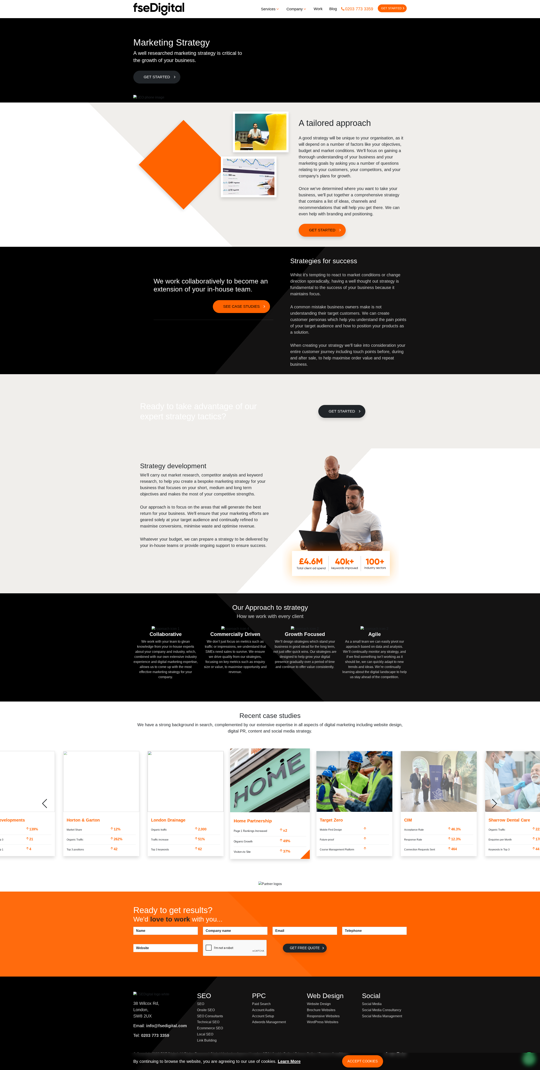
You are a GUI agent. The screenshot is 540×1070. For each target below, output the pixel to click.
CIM (408, 820)
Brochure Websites (321, 1010)
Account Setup (263, 1016)
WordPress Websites (322, 1022)
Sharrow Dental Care (509, 820)
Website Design (319, 1004)
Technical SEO (208, 1022)
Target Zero (331, 820)
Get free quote (305, 948)
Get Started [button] (157, 77)
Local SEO (205, 1034)
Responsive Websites (323, 1016)
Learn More (289, 1061)
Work (318, 9)
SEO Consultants (210, 1016)
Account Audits (263, 1010)
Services (268, 9)
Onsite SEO (206, 1010)
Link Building (207, 1040)
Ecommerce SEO (210, 1028)
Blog (333, 9)
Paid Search (261, 1004)
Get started (342, 411)
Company (294, 9)
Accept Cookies (362, 1061)
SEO (200, 1004)
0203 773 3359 (359, 9)
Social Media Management (382, 1016)
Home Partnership (253, 820)
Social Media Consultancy (381, 1010)
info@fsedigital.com (166, 1025)
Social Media (372, 1004)
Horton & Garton (83, 820)
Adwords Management (269, 1022)
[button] (495, 803)
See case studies (241, 306)
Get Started (391, 8)
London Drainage (168, 820)
